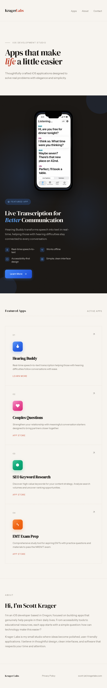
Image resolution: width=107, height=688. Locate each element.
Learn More (16, 273)
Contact (97, 11)
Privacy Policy (48, 675)
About (85, 11)
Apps (74, 11)
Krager (14, 10)
